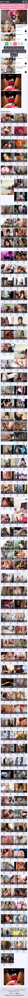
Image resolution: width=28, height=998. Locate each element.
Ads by (18, 179)
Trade (11, 993)
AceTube (4, 1)
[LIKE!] (6, 44)
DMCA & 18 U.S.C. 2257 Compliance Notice (14, 995)
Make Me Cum (19, 34)
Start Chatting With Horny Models (21, 26)
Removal (17, 993)
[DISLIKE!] (15, 44)
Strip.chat (18, 30)
